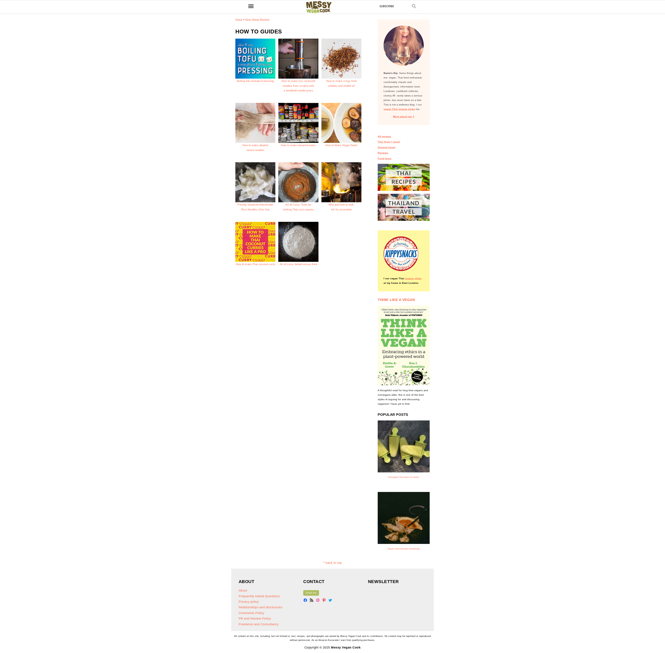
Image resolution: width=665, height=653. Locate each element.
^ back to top (332, 563)
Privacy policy (249, 601)
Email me (311, 592)
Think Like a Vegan (396, 300)
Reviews (383, 153)
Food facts (384, 158)
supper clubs (413, 278)
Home (238, 19)
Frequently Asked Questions (259, 596)
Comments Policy (251, 613)
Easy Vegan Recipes (257, 19)
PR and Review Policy (255, 618)
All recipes (384, 136)
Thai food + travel (389, 141)
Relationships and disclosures (260, 607)
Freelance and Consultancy (259, 624)
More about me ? (403, 116)
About (243, 590)
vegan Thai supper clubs (399, 109)
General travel (386, 147)
